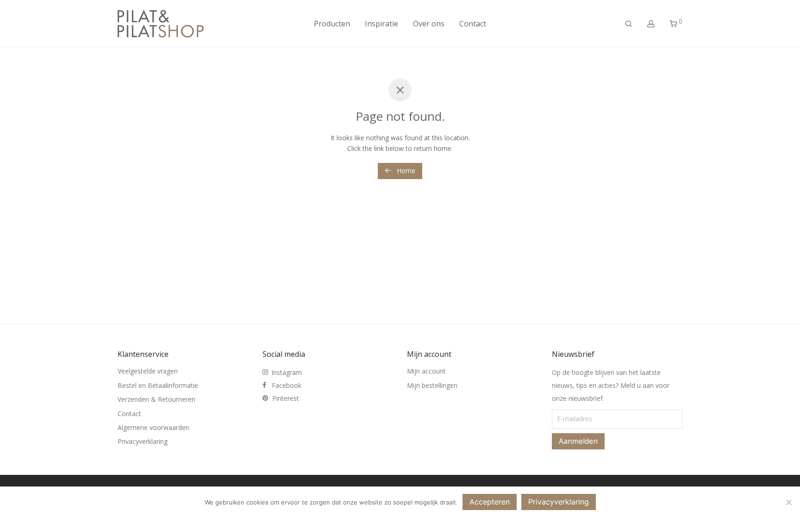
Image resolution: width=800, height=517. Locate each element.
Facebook (286, 385)
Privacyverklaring (143, 441)
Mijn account (426, 371)
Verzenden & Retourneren (156, 399)
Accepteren (489, 501)
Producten (332, 24)
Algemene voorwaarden (153, 427)
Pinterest (285, 398)
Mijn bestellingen (432, 385)
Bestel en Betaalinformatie (158, 385)
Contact (472, 24)
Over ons (428, 24)
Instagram (286, 372)
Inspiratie (381, 24)
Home (405, 170)
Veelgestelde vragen (148, 371)
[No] (788, 502)
